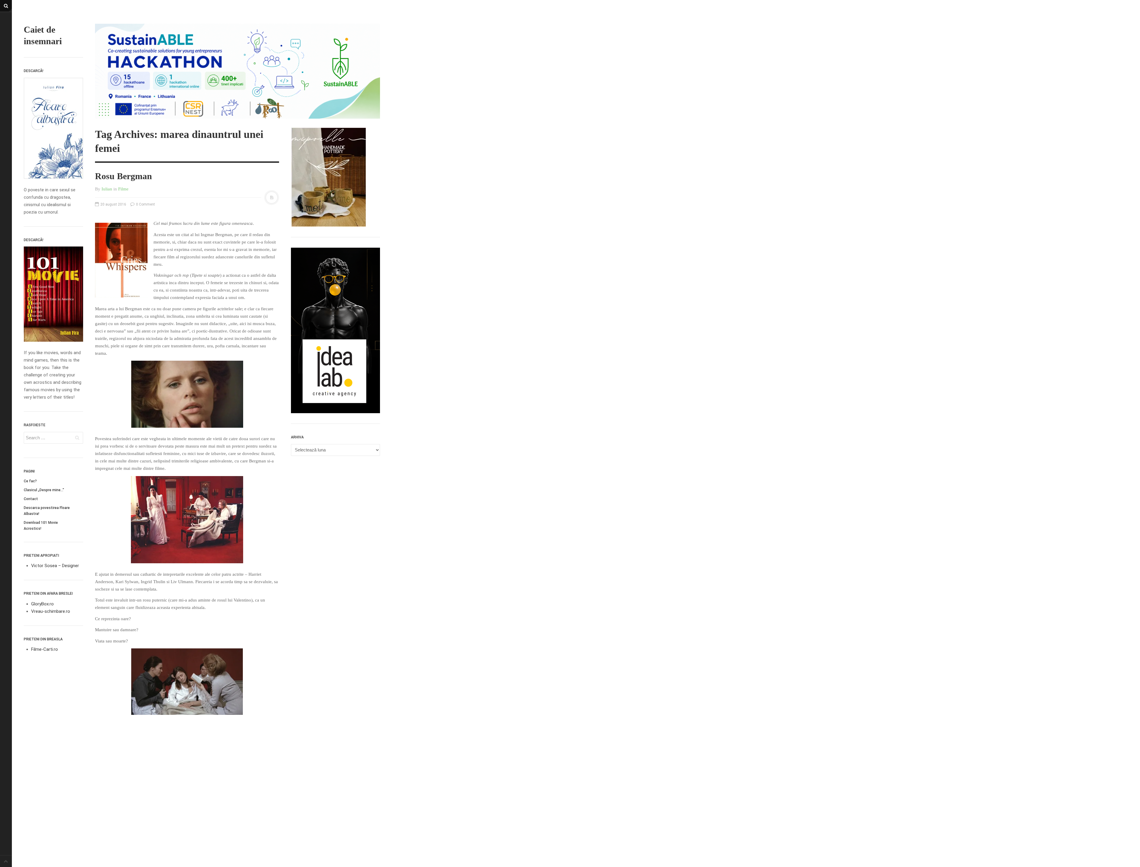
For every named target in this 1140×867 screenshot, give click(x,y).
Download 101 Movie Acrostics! (41, 526)
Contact (31, 499)
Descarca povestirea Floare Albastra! (47, 511)
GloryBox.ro (42, 604)
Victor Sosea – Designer (55, 565)
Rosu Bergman (123, 176)
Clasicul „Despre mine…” (44, 490)
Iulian (107, 189)
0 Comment (145, 204)
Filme (123, 189)
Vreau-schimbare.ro (50, 611)
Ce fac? (30, 481)
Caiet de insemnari (43, 35)
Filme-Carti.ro (44, 649)
